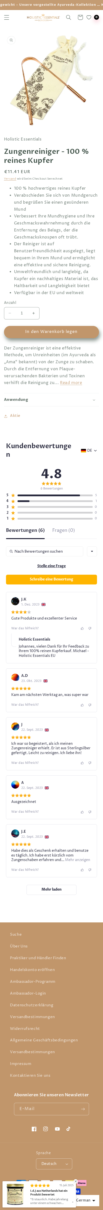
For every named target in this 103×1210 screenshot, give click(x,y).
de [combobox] (89, 450)
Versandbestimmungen (32, 1017)
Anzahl (10, 303)
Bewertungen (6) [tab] (25, 531)
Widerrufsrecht (25, 1028)
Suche (16, 934)
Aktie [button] (15, 415)
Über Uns (19, 946)
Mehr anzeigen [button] (77, 860)
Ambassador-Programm (33, 981)
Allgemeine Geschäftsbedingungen (44, 1040)
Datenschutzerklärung (32, 1005)
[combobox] (92, 551)
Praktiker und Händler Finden (38, 958)
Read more (71, 383)
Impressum (21, 1063)
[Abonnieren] (83, 1109)
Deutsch (49, 1164)
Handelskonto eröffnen (32, 970)
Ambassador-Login (28, 993)
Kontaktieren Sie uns (30, 1075)
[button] (6, 17)
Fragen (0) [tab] (63, 531)
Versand (10, 179)
